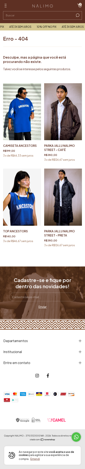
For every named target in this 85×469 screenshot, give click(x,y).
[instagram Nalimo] (37, 376)
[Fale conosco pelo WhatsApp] (76, 437)
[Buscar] (77, 15)
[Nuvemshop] (42, 440)
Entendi (35, 459)
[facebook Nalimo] (48, 376)
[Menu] (6, 6)
